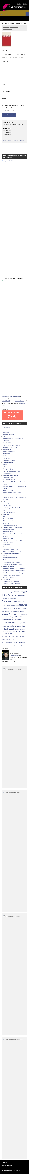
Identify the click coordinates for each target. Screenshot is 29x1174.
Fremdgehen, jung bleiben (10, 469)
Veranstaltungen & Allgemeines (11, 553)
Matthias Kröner (6, 626)
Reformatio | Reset (8, 531)
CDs (4, 436)
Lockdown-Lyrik (7, 505)
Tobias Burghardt (9, 636)
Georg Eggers (15, 611)
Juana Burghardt (11, 617)
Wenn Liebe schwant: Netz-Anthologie (13, 573)
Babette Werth (21, 595)
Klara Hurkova (9, 619)
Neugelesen (6, 523)
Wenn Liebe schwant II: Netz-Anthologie (14, 568)
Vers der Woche (7, 555)
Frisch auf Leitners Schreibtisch (11, 471)
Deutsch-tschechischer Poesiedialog (13, 451)
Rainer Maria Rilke (6, 633)
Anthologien (6, 432)
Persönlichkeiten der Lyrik (10, 525)
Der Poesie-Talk (7, 449)
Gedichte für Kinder (8, 477)
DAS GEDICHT (6, 401)
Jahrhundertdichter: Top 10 (10, 495)
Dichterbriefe (6, 453)
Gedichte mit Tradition (9, 479)
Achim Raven (4, 591)
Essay (4, 466)
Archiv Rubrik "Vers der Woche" (13, 141)
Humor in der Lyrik (8, 490)
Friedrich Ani (25, 608)
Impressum (4, 1162)
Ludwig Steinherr (22, 623)
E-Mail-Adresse (6, 91)
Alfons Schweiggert (20, 592)
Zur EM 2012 (6, 579)
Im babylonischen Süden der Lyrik (12, 492)
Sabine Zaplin (13, 633)
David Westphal (7, 605)
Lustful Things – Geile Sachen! (11, 508)
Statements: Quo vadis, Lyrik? (11, 549)
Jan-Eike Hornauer (13, 614)
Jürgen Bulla (19, 617)
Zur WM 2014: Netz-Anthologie (11, 583)
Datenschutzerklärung (7, 1165)
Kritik (4, 501)
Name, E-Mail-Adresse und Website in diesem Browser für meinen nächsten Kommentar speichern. (13, 108)
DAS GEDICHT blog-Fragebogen (12, 445)
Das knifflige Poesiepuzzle (10, 447)
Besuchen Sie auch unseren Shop (11, 396)
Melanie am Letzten (8, 518)
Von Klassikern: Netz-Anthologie (12, 562)
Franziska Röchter (18, 608)
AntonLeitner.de (14, 655)
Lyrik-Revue (6, 514)
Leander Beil (18, 619)
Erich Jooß (15, 605)
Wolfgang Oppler (20, 645)
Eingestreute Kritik (8, 462)
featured (23, 605)
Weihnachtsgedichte (8, 566)
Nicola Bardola (5, 631)
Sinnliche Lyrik (7, 544)
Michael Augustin (8, 629)
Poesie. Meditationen (8, 529)
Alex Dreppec (11, 592)
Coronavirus (7, 601)
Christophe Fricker (5, 598)
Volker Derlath (18, 642)
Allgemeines (6, 427)
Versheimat (6, 560)
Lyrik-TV (5, 516)
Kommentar (5, 61)
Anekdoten (6, 430)
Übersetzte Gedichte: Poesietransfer (13, 551)
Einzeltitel (5, 464)
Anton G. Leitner (14, 27)
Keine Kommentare (7, 29)
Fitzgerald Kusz (8, 608)
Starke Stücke (20, 633)
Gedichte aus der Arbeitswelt (10, 475)
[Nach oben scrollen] (26, 1171)
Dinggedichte (6, 458)
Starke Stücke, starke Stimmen (11, 547)
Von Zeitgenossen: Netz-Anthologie (12, 564)
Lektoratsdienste (19, 401)
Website (4, 98)
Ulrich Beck (19, 636)
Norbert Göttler (11, 631)
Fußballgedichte (7, 473)
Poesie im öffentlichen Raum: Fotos (12, 527)
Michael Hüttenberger (20, 629)
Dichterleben (6, 456)
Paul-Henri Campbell (20, 631)
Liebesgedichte (7, 503)
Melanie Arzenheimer (18, 626)
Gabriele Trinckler (7, 611)
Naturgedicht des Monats (9, 521)
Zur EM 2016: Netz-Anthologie (11, 581)
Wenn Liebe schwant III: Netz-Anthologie (14, 570)
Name (4, 84)
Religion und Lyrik (8, 538)
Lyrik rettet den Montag (9, 512)
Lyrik (4, 510)
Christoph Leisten (13, 598)
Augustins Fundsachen (9, 434)
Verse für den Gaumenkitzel (10, 557)
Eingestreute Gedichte (9, 460)
